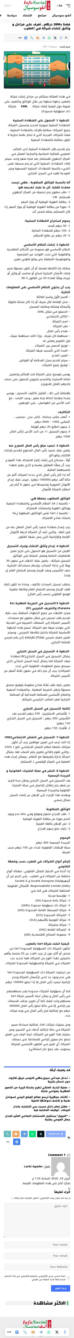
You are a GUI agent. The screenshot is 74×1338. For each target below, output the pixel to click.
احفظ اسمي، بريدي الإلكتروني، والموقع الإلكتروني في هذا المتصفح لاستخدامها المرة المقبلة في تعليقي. (35, 1277)
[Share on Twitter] (55, 38)
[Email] (37, 38)
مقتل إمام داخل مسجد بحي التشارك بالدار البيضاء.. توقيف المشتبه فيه (41, 1108)
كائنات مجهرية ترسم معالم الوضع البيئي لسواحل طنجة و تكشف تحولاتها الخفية (37, 1099)
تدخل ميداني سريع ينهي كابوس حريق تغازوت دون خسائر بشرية (39, 1080)
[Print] (25, 38)
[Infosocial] (37, 5)
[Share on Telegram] (43, 38)
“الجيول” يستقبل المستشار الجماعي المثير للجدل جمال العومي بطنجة (37, 1118)
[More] (20, 38)
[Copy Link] (31, 38)
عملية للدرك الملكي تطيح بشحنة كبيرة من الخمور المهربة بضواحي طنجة (37, 1089)
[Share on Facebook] (61, 38)
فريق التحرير (65, 46)
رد (69, 1188)
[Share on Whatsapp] (49, 38)
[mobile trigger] (67, 5)
